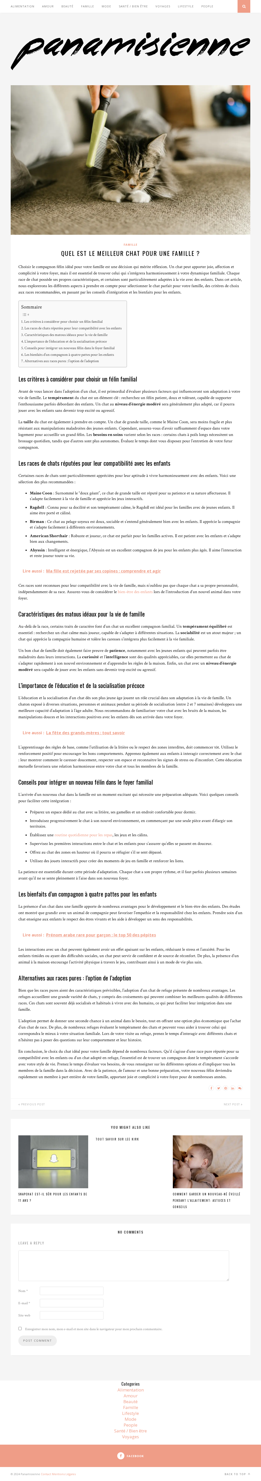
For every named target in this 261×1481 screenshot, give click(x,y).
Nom (23, 1291)
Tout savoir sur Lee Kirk (118, 1139)
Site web (24, 1315)
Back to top (236, 1474)
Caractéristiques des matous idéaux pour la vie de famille (66, 334)
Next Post (232, 1104)
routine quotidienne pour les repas (83, 835)
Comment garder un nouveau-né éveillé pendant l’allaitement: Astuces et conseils (207, 1200)
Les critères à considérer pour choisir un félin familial (63, 321)
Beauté (67, 6)
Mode (106, 6)
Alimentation (22, 6)
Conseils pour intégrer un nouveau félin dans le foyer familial (69, 347)
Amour (48, 6)
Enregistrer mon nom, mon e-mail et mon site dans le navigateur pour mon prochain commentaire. (93, 1329)
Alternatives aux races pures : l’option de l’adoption (61, 360)
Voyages (162, 6)
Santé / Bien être (133, 6)
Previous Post (32, 1104)
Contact (46, 1474)
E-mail (24, 1303)
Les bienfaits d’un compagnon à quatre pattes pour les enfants (69, 354)
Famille (87, 6)
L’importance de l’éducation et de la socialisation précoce (65, 341)
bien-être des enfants (135, 592)
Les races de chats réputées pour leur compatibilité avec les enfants (73, 328)
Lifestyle (186, 6)
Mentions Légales (64, 1474)
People (207, 6)
